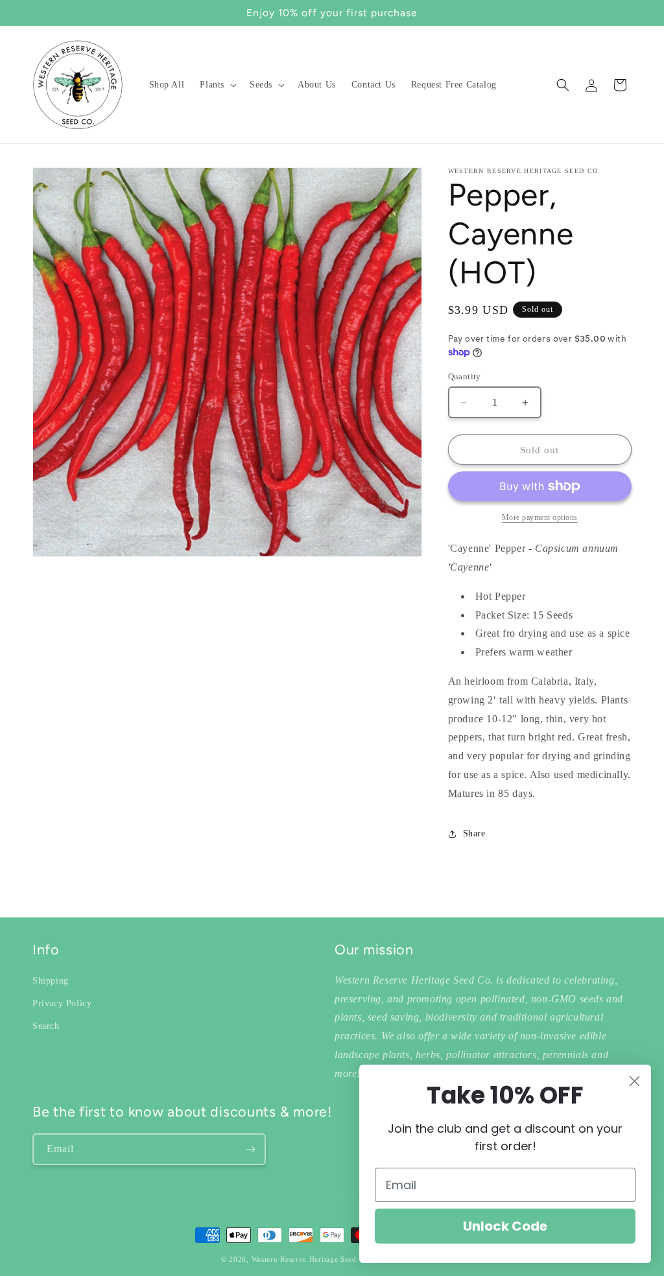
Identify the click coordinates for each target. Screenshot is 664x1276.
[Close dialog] (634, 1081)
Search (46, 1026)
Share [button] (474, 833)
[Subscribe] (250, 1149)
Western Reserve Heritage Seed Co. (311, 1259)
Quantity (464, 376)
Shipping (50, 981)
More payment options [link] (540, 517)
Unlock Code (505, 1226)
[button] (217, 85)
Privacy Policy (61, 1003)
